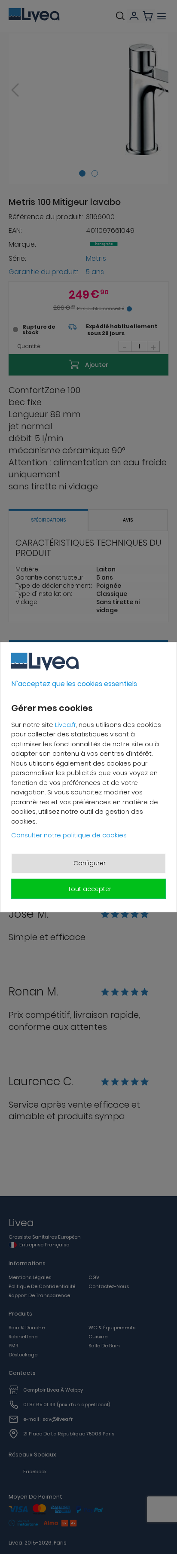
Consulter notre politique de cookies (69, 835)
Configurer (89, 863)
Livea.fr (65, 724)
